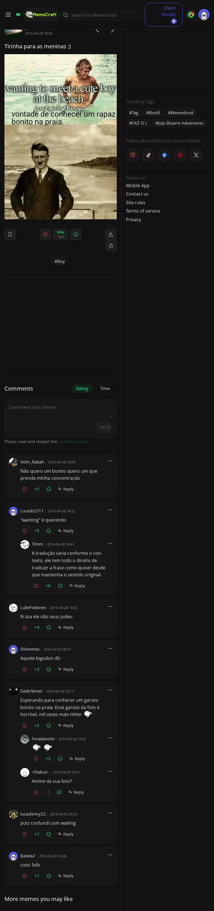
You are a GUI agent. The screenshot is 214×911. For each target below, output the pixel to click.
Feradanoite (43, 738)
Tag (135, 112)
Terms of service (143, 211)
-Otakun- (40, 772)
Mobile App (138, 185)
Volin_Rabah (32, 462)
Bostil (154, 112)
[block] (111, 245)
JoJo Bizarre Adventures (180, 123)
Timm (37, 544)
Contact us (137, 194)
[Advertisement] (168, 56)
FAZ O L (139, 123)
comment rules (72, 441)
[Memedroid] (17, 14)
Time (105, 388)
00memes (30, 649)
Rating (82, 388)
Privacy (133, 220)
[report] (110, 234)
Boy (61, 261)
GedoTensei (31, 691)
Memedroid (182, 112)
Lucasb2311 (32, 510)
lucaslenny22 (33, 814)
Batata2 (27, 855)
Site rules (135, 202)
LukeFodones (33, 607)
